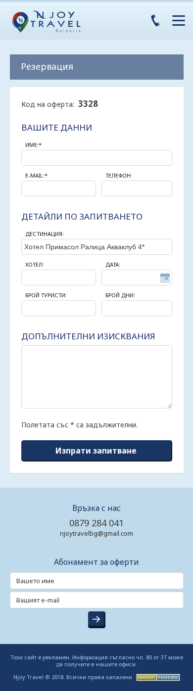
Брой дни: (120, 295)
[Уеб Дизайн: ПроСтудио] (157, 676)
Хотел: (34, 264)
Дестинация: (44, 233)
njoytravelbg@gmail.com (96, 533)
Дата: (112, 264)
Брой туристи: (46, 295)
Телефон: (118, 175)
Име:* (33, 144)
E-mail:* (36, 175)
